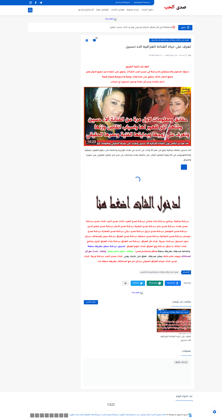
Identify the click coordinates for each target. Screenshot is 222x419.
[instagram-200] (37, 415)
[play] (46, 3)
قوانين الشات (117, 10)
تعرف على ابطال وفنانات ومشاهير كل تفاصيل (170, 40)
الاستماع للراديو (86, 10)
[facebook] (35, 3)
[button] (173, 283)
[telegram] (41, 3)
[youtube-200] (47, 415)
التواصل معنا (102, 10)
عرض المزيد (91, 302)
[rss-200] (52, 415)
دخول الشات (147, 10)
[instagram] (30, 3)
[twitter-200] (56, 415)
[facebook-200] (66, 415)
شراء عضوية (133, 10)
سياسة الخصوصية (142, 3)
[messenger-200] (61, 415)
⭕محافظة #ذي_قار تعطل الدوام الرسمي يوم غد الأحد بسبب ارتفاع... (142, 27)
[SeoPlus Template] (190, 415)
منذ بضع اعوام (184, 333)
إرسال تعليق (181, 362)
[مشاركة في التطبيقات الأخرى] (125, 283)
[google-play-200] (42, 415)
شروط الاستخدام (123, 3)
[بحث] (30, 10)
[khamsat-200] (32, 415)
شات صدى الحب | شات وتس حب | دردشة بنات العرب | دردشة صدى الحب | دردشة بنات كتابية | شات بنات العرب (117, 415)
